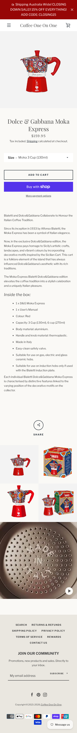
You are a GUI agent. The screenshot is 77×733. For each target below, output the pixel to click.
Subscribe (57, 673)
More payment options (38, 195)
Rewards (54, 636)
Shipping (32, 141)
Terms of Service (29, 636)
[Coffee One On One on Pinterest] (38, 694)
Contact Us (38, 642)
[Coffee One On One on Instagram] (45, 694)
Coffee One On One (38, 25)
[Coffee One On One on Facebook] (32, 694)
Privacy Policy (53, 630)
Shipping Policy (24, 630)
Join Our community (38, 653)
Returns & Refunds (46, 624)
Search (21, 624)
